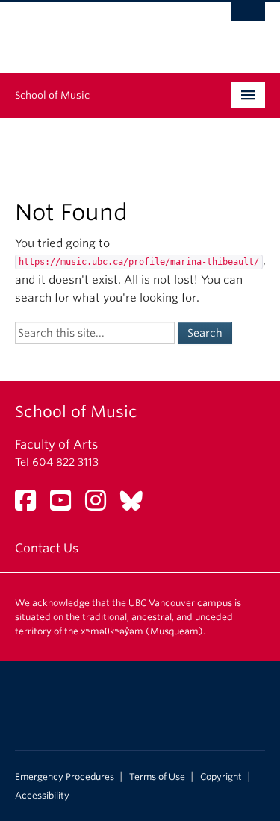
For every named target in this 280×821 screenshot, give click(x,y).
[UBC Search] (248, 18)
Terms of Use (157, 777)
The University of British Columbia (102, 30)
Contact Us (46, 548)
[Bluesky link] (137, 505)
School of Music (52, 95)
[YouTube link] (66, 505)
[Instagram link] (101, 505)
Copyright (221, 777)
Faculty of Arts (56, 444)
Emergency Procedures (64, 777)
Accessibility (42, 795)
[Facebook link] (31, 505)
